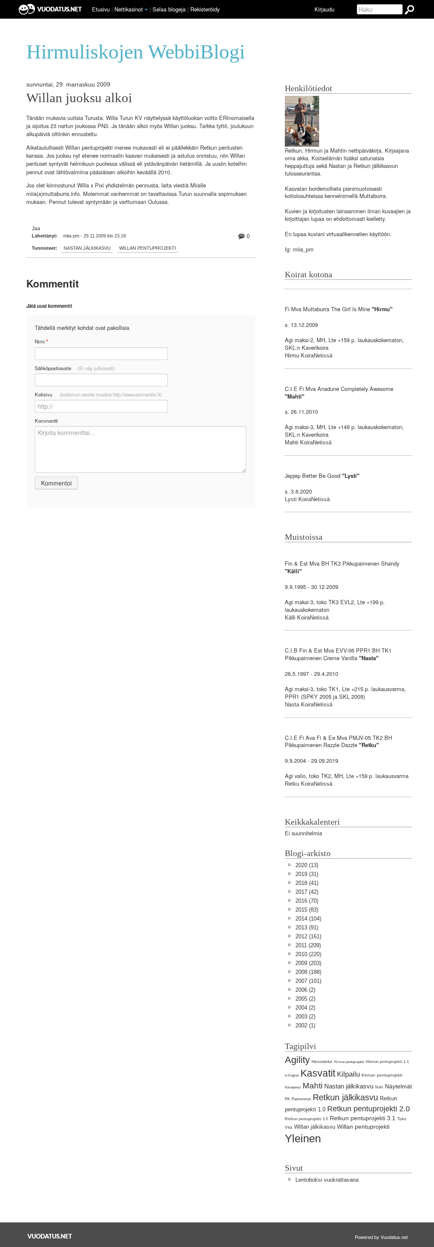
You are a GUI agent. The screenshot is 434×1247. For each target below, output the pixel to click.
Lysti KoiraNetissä (307, 499)
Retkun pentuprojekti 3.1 (362, 1118)
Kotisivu (98, 394)
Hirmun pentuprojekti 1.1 (387, 1062)
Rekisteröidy (205, 9)
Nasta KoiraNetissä (308, 704)
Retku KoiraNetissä (308, 784)
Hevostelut (322, 1061)
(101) (308, 981)
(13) (306, 865)
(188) (308, 972)
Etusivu (101, 9)
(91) (306, 927)
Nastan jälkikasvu (87, 248)
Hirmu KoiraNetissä (308, 355)
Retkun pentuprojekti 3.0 (306, 1119)
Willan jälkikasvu (314, 1127)
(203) (308, 963)
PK (287, 1099)
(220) (308, 954)
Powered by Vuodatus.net (381, 1236)
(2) (305, 990)
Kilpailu (348, 1074)
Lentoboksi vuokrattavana (327, 1180)
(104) (308, 918)
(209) (308, 945)
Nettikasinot (128, 9)
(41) (306, 883)
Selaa (169, 9)
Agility (297, 1060)
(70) (306, 901)
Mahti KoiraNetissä (308, 442)
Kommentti (46, 420)
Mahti (313, 1085)
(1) (305, 1025)
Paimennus (301, 1099)
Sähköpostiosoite (75, 368)
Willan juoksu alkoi (79, 98)
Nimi (41, 341)
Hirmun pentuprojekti (349, 1062)
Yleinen (303, 1138)
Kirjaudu (324, 9)
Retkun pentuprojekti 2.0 (368, 1109)
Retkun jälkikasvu (345, 1097)
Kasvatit (317, 1073)
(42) (306, 892)
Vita (288, 1127)
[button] (146, 10)
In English (292, 1075)
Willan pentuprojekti (147, 248)
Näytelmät (398, 1086)
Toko (401, 1118)
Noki (379, 1087)
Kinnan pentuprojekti (382, 1075)
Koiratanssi (293, 1087)
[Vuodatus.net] (50, 1236)
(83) (306, 910)
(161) (308, 936)
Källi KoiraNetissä (306, 617)
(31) (306, 874)
